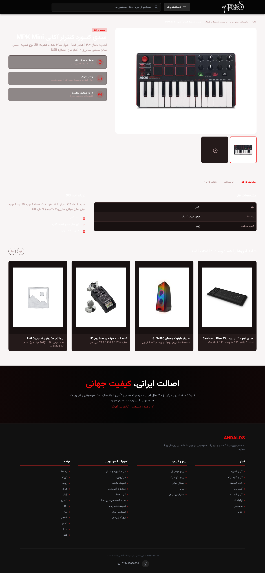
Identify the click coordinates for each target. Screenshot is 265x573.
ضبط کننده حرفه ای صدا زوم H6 (108, 338)
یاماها (64, 472)
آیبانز (65, 495)
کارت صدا (121, 495)
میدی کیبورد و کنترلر (215, 22)
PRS (65, 506)
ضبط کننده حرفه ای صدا (113, 500)
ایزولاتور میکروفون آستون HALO (45, 338)
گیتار (242, 461)
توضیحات (228, 182)
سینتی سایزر (178, 483)
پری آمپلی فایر (119, 518)
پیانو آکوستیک (177, 477)
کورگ (64, 477)
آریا (65, 512)
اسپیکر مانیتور (119, 483)
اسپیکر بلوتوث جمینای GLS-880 (171, 338)
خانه (254, 22)
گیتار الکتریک (236, 472)
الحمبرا (64, 518)
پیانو (182, 489)
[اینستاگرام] (145, 563)
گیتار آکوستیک (235, 477)
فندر (65, 535)
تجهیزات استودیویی (238, 22)
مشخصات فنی (248, 182)
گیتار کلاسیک (235, 483)
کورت (64, 489)
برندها (66, 461)
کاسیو (64, 500)
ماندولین (238, 506)
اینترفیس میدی (176, 495)
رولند (64, 483)
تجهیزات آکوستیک (117, 489)
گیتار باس (237, 489)
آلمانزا (64, 523)
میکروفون (121, 477)
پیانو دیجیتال (177, 472)
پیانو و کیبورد (179, 461)
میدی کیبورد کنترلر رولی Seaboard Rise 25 (228, 338)
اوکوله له (238, 500)
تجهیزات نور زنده (117, 506)
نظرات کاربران (210, 182)
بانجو (239, 512)
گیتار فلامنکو (236, 495)
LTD (65, 529)
